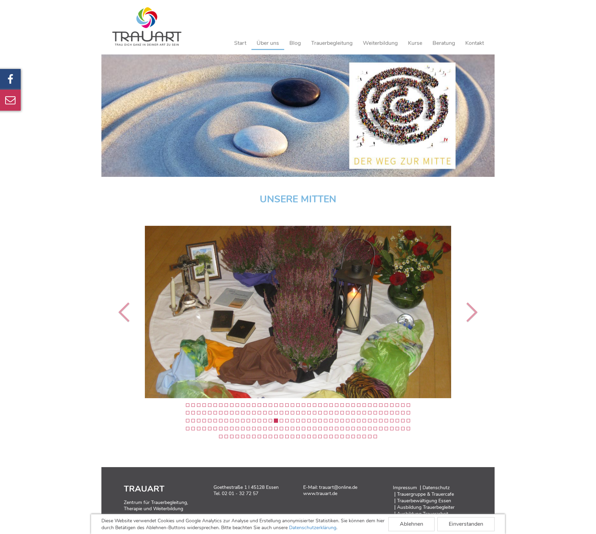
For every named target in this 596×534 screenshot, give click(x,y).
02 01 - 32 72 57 (240, 493)
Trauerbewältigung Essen (424, 500)
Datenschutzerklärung (312, 527)
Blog (295, 43)
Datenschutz (436, 487)
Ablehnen (411, 524)
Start (240, 43)
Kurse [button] (415, 43)
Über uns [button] (268, 43)
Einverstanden (466, 524)
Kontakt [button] (474, 43)
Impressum (405, 487)
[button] (126, 312)
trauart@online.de (338, 487)
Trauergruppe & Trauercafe (425, 494)
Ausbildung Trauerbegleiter (426, 507)
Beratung (444, 43)
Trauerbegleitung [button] (331, 43)
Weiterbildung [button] (380, 43)
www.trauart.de (320, 493)
